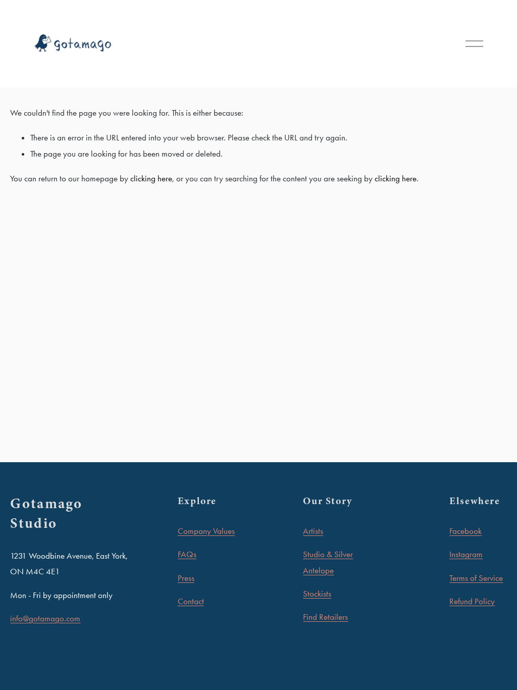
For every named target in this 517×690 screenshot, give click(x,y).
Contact (191, 601)
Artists (313, 531)
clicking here (151, 178)
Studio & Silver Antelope (328, 562)
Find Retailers (325, 617)
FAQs (187, 554)
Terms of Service (476, 578)
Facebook (465, 531)
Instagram (466, 554)
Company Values (206, 531)
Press (186, 578)
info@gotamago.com (45, 618)
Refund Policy (472, 601)
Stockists (317, 593)
